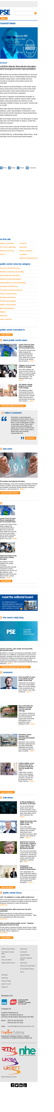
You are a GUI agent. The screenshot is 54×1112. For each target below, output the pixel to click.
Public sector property (8, 305)
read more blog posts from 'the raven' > (15, 667)
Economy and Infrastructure (10, 268)
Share (22, 168)
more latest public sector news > (12, 406)
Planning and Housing (7, 297)
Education (3, 316)
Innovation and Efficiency (9, 286)
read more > (30, 438)
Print (4, 168)
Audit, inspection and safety (10, 275)
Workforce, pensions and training (12, 272)
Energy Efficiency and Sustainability (13, 283)
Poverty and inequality (8, 301)
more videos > (6, 335)
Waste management (7, 308)
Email (13, 168)
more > (32, 361)
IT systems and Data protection (11, 290)
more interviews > (7, 887)
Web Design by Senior (9, 1077)
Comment (32, 168)
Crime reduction (6, 319)
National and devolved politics (10, 279)
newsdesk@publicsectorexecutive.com (21, 1026)
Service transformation (8, 294)
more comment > (7, 792)
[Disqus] (19, 204)
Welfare (3, 312)
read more (3, 905)
